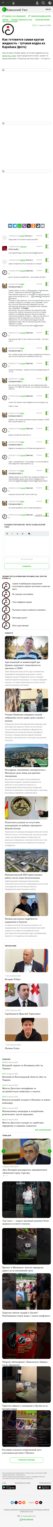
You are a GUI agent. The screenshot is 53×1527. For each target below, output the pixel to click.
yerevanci (23, 247)
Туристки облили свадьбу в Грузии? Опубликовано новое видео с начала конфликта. (26, 1314)
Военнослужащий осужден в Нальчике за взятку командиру (26, 1101)
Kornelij (22, 271)
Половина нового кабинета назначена (29, 609)
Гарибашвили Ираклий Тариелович (22, 1013)
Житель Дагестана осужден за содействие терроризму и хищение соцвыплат (23, 1124)
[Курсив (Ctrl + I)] (12, 533)
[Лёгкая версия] (13, 3)
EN (8, 2)
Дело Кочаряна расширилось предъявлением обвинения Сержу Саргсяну (25, 1171)
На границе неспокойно (22, 594)
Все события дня (43, 1130)
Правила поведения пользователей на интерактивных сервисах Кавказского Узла (26, 1510)
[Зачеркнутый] (22, 533)
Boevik (22, 236)
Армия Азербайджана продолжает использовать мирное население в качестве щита (31, 586)
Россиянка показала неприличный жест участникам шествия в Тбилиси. (22, 1451)
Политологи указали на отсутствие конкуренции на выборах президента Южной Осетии (23, 825)
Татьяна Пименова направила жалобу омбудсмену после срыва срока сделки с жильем (25, 717)
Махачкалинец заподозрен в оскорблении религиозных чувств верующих (22, 1113)
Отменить (26, 566)
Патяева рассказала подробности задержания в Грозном (21, 920)
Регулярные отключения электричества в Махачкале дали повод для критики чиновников (25, 772)
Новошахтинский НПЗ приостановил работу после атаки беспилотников (23, 876)
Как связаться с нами (22, 1483)
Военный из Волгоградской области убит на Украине (24, 1078)
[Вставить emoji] (29, 533)
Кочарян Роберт (13, 979)
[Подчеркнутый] (17, 533)
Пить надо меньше (20, 625)
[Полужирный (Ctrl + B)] (7, 533)
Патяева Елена (12, 1048)
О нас (4, 1483)
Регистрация (27, 559)
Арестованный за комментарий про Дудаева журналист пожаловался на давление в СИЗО (23, 665)
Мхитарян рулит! (19, 617)
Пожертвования (45, 1483)
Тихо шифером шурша (22, 602)
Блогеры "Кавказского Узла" (21, 19)
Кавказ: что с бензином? (15, 16)
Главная (5, 19)
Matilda (22, 260)
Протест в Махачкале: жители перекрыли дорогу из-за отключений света (22, 1269)
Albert (22, 284)
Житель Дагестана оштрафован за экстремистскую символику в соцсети (21, 1090)
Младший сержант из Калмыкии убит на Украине (22, 1067)
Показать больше (26, 1460)
